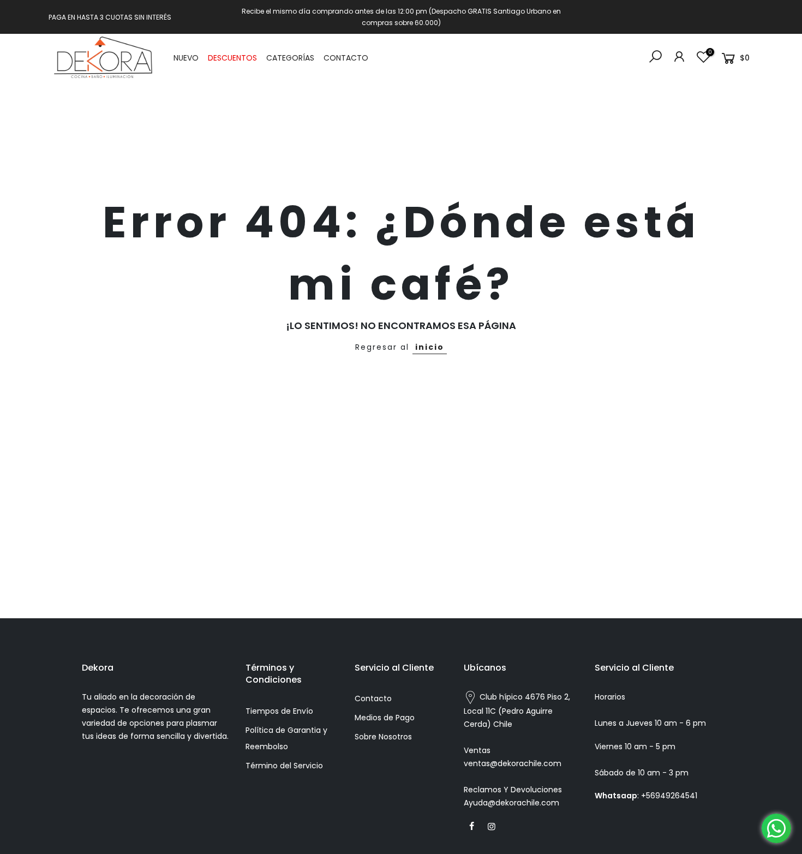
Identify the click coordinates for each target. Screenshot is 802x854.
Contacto (373, 698)
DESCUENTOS (232, 57)
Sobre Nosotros (383, 736)
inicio (429, 347)
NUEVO (186, 57)
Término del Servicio (284, 765)
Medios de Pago (385, 717)
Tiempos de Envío (279, 711)
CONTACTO (346, 57)
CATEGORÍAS (290, 57)
